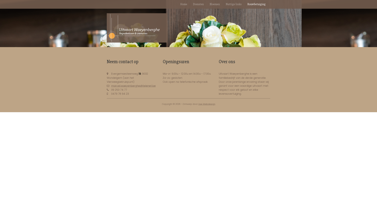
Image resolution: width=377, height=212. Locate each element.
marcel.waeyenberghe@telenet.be (133, 86)
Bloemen (215, 4)
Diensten (198, 4)
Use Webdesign (206, 104)
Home (183, 4)
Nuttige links (234, 4)
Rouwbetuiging (256, 4)
